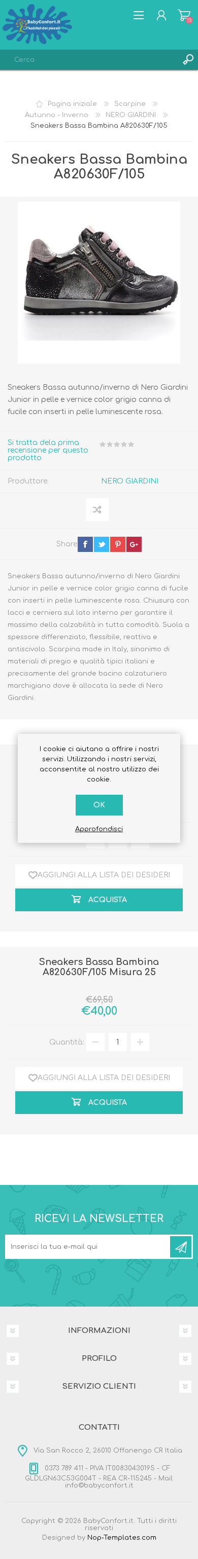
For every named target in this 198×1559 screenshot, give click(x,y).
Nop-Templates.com (121, 1537)
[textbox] (89, 60)
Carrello (184, 15)
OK (99, 805)
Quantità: (66, 1042)
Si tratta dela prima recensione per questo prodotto (48, 450)
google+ (134, 544)
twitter (101, 544)
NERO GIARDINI (129, 481)
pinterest (117, 544)
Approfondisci (99, 829)
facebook (85, 544)
